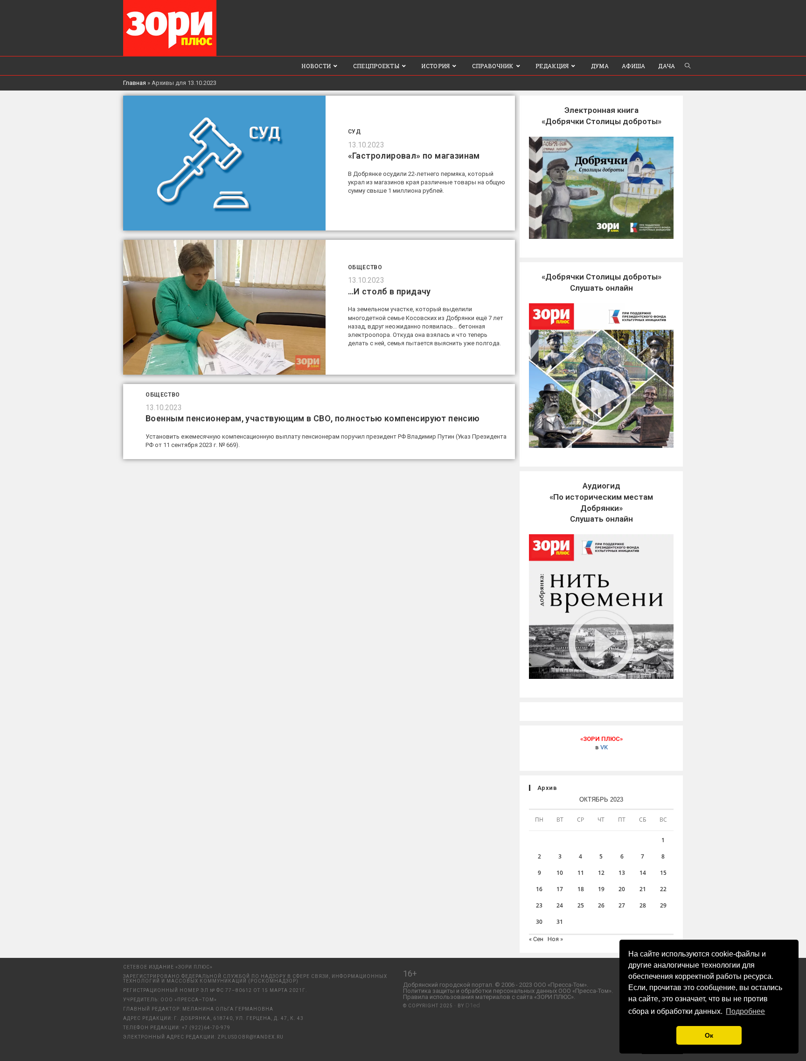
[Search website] (687, 65)
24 (559, 905)
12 (601, 873)
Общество (365, 267)
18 (580, 889)
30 (539, 922)
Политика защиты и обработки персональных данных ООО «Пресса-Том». (508, 990)
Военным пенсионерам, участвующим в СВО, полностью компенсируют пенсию (313, 418)
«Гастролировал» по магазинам (414, 156)
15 (663, 873)
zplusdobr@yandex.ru (250, 1037)
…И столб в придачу (389, 291)
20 (621, 889)
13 (621, 873)
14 (642, 873)
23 (539, 905)
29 (663, 905)
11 (580, 873)
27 (621, 905)
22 (663, 889)
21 (642, 889)
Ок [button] (709, 1035)
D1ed (473, 1005)
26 (601, 905)
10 (559, 873)
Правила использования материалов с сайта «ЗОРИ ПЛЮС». (489, 996)
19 (601, 889)
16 (539, 889)
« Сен (536, 938)
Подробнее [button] (745, 1011)
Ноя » (555, 938)
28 (642, 905)
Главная (134, 82)
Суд (354, 131)
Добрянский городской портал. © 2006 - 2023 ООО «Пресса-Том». (495, 984)
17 (559, 889)
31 (559, 922)
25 (580, 905)
